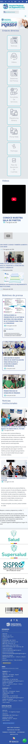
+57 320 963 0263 (13, 696)
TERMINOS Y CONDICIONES (9, 732)
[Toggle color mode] (12, 1)
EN (5, 1)
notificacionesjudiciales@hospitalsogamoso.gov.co (14, 653)
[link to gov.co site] (1, 1)
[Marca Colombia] (14, 738)
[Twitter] (17, 620)
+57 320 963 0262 (13, 679)
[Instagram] (14, 620)
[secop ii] (14, 610)
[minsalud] (14, 537)
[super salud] (14, 551)
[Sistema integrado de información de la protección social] (14, 566)
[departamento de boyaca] (14, 581)
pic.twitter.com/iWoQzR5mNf (7, 520)
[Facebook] (11, 620)
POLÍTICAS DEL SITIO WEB (13, 730)
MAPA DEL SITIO (14, 734)
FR (9, 1)
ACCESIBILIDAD (21, 732)
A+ (15, 2)
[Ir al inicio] (14, 624)
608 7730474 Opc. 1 (14, 645)
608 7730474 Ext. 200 (18, 646)
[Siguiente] (25, 23)
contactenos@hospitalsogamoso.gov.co (11, 650)
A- (22, 2)
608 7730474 (12, 640)
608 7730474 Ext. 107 (10, 643)
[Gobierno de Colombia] (14, 742)
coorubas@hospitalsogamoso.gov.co (15, 681)
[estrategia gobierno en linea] (14, 596)
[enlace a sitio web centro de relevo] (26, 2)
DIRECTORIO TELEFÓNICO (13, 727)
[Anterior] (2, 23)
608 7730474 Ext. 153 (13, 642)
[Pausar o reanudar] (14, 25)
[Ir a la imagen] (4, 27)
